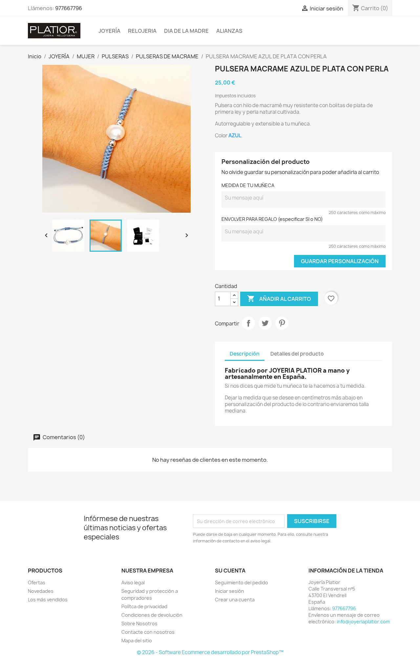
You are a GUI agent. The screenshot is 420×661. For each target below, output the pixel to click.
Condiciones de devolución (151, 615)
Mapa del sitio (136, 640)
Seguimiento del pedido (241, 582)
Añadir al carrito (279, 298)
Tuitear (265, 323)
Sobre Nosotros (139, 623)
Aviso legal (133, 582)
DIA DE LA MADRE (186, 30)
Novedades (40, 591)
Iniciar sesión (229, 591)
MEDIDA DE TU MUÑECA (247, 185)
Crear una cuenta (235, 599)
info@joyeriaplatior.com (363, 621)
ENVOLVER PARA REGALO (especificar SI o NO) (272, 219)
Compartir (248, 323)
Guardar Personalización (340, 261)
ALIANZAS (229, 30)
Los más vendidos (48, 599)
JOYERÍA (109, 30)
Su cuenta (230, 570)
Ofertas (36, 582)
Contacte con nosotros (148, 632)
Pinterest (281, 323)
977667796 (68, 8)
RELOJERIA (142, 30)
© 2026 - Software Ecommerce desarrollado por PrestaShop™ (210, 652)
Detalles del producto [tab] (297, 353)
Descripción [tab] (245, 353)
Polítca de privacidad (144, 606)
